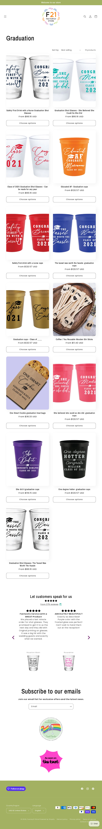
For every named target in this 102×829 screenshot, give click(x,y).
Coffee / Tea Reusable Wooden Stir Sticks (74, 339)
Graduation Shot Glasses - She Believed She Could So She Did (74, 111)
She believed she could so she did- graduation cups (74, 414)
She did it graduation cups (27, 489)
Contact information (88, 822)
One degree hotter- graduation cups (74, 489)
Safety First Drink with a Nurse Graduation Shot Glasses (27, 111)
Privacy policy (75, 819)
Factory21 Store (33, 819)
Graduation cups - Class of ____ (27, 339)
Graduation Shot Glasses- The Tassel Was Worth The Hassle (27, 564)
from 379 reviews (49, 604)
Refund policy (62, 819)
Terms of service (89, 819)
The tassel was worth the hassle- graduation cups (74, 264)
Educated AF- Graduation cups (74, 186)
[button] (5, 16)
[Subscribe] (70, 706)
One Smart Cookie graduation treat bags (28, 413)
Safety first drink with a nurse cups (27, 263)
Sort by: (55, 50)
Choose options (27, 123)
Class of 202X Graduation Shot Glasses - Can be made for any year (27, 188)
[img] (51, 601)
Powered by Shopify (47, 819)
